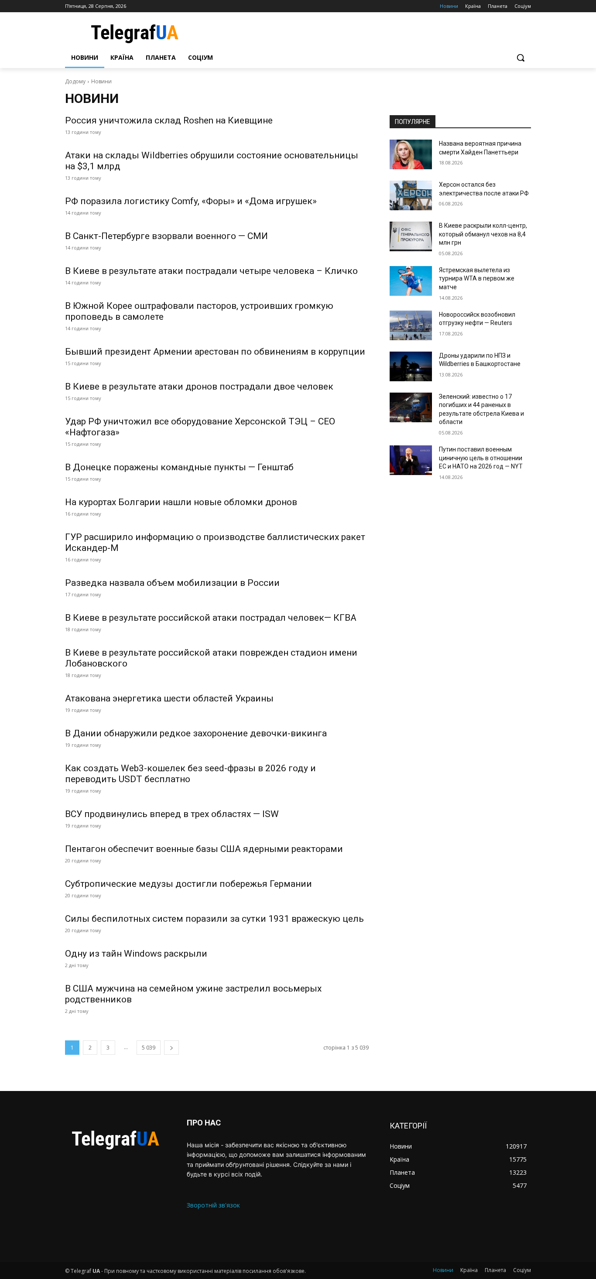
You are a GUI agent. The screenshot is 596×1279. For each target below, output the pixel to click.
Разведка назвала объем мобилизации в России (172, 583)
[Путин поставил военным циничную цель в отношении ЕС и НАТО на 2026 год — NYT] (411, 460)
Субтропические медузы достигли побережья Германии (188, 884)
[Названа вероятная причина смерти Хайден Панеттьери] (411, 154)
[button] (520, 57)
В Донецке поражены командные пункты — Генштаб (179, 467)
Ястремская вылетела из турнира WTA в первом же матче (476, 279)
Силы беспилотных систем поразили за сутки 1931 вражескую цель (214, 918)
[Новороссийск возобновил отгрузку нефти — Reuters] (411, 325)
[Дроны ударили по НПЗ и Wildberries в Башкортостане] (411, 366)
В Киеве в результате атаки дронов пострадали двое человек (199, 386)
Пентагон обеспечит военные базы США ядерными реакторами (204, 849)
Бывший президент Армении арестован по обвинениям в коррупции (215, 351)
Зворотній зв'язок (213, 1205)
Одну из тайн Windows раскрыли (136, 953)
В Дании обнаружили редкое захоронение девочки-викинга (196, 733)
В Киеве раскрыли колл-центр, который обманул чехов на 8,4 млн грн (483, 234)
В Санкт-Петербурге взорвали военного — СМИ (166, 236)
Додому (75, 81)
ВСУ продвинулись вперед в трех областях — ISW (172, 814)
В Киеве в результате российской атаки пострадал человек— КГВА (210, 617)
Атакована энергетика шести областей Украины (169, 698)
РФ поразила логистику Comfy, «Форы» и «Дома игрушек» (191, 201)
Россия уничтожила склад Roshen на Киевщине (169, 120)
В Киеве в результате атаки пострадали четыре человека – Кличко (211, 271)
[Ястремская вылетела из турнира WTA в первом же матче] (411, 281)
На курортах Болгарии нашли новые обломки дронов (181, 502)
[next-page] (171, 1047)
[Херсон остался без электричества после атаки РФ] (411, 195)
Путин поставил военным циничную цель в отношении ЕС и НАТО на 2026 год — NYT (481, 458)
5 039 (148, 1047)
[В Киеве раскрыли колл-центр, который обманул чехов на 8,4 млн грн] (411, 236)
